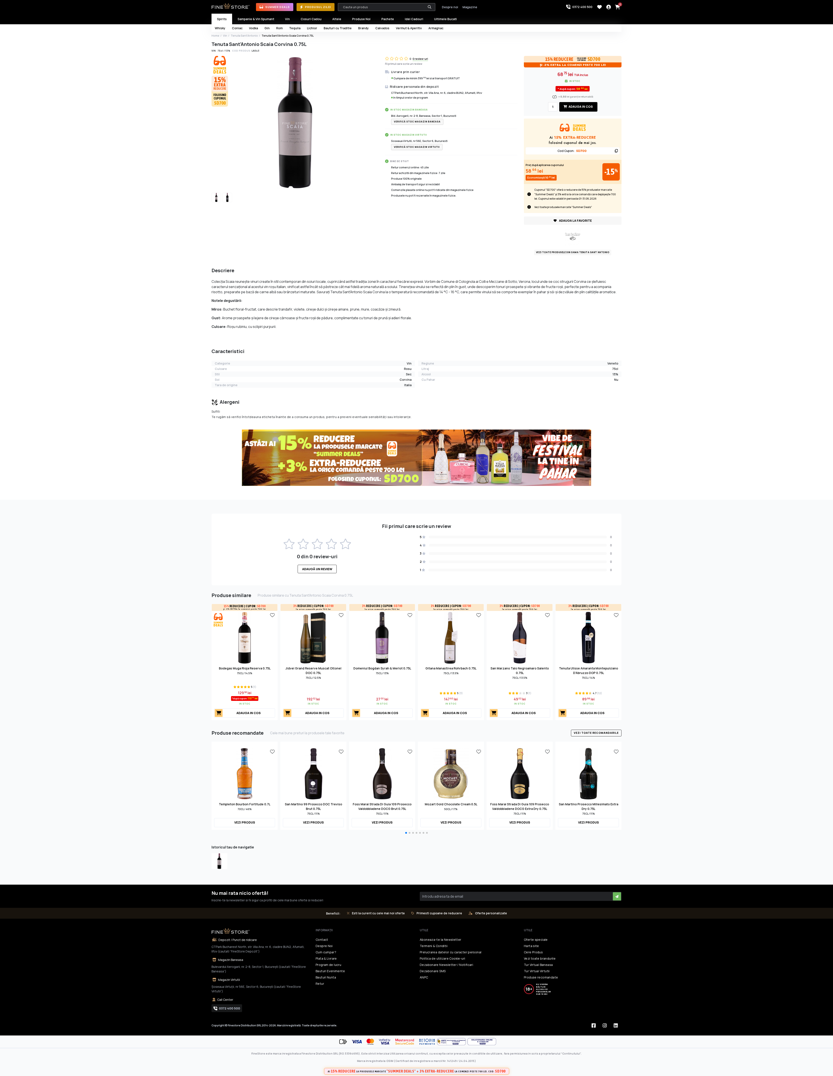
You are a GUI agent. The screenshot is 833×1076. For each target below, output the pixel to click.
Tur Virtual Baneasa (538, 965)
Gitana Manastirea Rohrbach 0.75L (450, 668)
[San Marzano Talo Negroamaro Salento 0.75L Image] (520, 637)
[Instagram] (604, 1025)
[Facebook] (593, 1025)
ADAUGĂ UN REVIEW (317, 569)
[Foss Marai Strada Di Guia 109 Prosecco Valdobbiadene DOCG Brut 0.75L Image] (382, 773)
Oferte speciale (536, 940)
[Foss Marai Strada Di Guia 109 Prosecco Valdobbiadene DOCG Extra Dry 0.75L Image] (520, 773)
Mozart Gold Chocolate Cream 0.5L (451, 804)
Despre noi (450, 7)
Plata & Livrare (326, 958)
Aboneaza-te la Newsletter (440, 940)
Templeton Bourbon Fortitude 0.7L (244, 804)
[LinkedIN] (615, 1025)
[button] (406, 833)
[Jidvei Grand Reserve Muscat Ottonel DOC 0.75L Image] (313, 637)
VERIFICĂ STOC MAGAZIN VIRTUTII (417, 146)
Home (215, 35)
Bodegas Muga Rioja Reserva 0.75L (245, 668)
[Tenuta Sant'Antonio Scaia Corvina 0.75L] (219, 861)
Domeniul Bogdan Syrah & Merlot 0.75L (382, 668)
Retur (320, 984)
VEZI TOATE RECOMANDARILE (596, 733)
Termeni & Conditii (434, 946)
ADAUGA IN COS (580, 106)
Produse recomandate (541, 977)
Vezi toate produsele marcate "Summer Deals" (563, 207)
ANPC (424, 977)
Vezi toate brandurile (540, 958)
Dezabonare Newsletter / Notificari (446, 965)
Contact (322, 940)
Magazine (469, 7)
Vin (225, 35)
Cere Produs (533, 952)
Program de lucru (328, 965)
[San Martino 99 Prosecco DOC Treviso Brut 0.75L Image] (313, 773)
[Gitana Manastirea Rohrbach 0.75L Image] (451, 637)
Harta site (531, 946)
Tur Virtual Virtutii (537, 971)
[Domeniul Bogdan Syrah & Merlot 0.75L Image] (382, 637)
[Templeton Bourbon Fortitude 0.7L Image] (245, 773)
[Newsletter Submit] (617, 896)
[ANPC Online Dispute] (481, 1041)
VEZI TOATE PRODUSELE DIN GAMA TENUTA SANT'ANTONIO (573, 252)
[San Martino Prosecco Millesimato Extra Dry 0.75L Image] (588, 773)
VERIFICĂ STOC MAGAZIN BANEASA (417, 121)
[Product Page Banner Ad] (416, 457)
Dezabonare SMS (433, 971)
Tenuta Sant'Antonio (244, 35)
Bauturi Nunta (326, 977)
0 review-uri (420, 59)
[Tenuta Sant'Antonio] (572, 236)
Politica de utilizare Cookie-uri (442, 958)
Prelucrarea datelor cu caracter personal (450, 952)
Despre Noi (324, 946)
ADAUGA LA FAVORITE (575, 220)
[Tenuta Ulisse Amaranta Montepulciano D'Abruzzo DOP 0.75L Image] (588, 637)
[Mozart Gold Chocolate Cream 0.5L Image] (451, 773)
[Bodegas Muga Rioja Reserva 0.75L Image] (245, 637)
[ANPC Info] (452, 1041)
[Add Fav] (272, 615)
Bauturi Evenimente (330, 971)
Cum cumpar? (326, 952)
